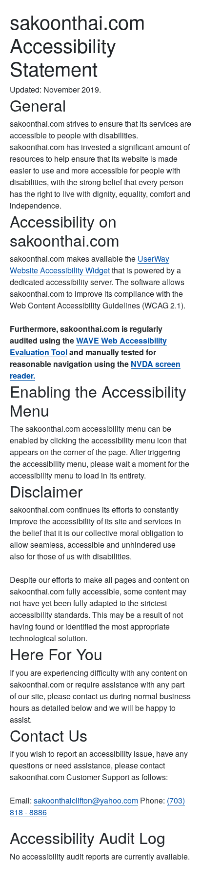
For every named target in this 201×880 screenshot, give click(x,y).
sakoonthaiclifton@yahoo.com (86, 800)
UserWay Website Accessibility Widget (89, 264)
